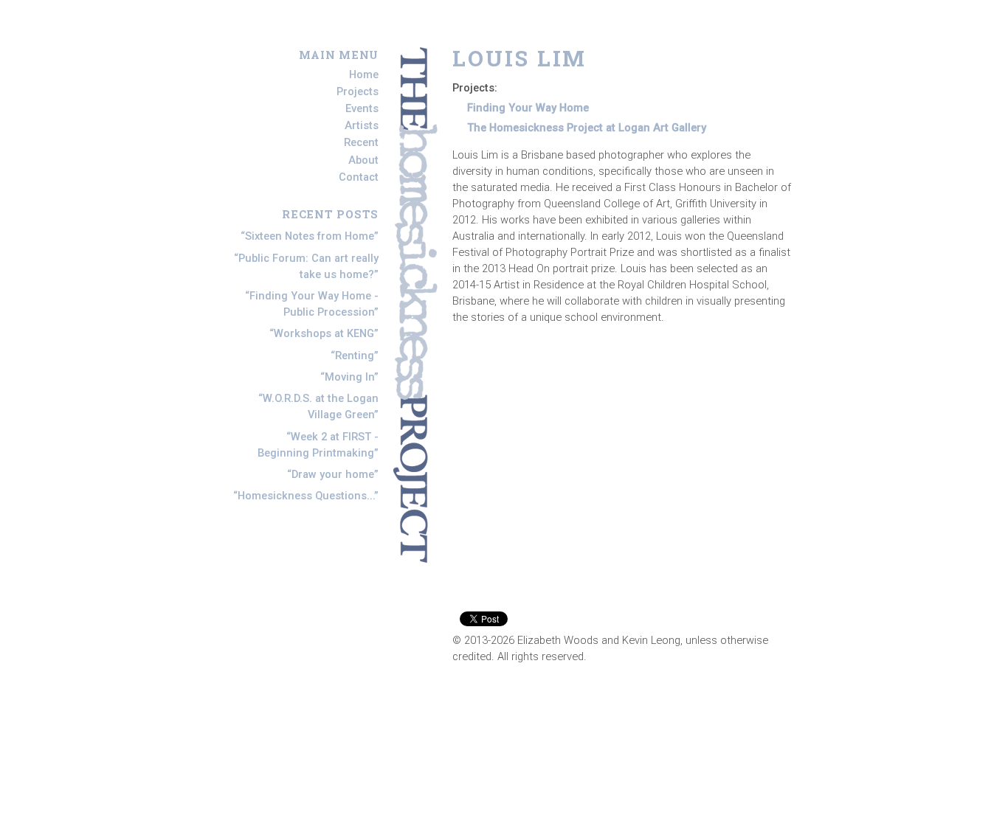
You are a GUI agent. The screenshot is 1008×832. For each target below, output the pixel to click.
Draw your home (332, 474)
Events (362, 108)
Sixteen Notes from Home (309, 236)
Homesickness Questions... (306, 495)
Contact (359, 177)
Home (364, 74)
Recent (361, 143)
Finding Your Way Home (528, 107)
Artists (362, 125)
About (363, 160)
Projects (357, 91)
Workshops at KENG (324, 333)
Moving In (349, 377)
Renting (354, 355)
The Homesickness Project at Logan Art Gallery (586, 127)
